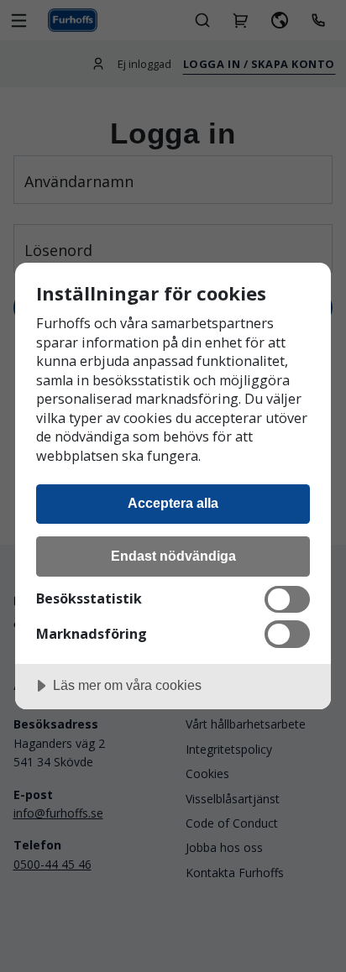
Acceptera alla (173, 502)
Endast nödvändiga (173, 555)
